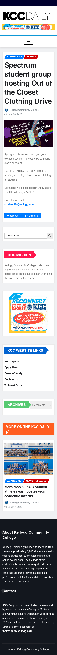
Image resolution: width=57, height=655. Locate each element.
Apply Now (11, 367)
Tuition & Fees (13, 385)
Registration (11, 379)
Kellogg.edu (11, 361)
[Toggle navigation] (28, 41)
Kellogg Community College (24, 109)
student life (32, 215)
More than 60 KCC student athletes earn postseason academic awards (25, 491)
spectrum (14, 215)
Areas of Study (13, 373)
